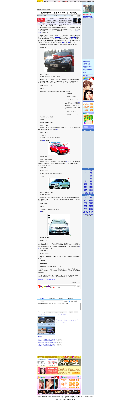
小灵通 (48, 357)
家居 (75, 1)
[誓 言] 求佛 (40, 362)
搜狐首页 (55, 1)
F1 (85, 72)
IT (68, 1)
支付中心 (49, 396)
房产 (72, 1)
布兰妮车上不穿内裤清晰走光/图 (65, 20)
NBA (84, 72)
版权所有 (77, 397)
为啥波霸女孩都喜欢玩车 (88, 17)
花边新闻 (50, 371)
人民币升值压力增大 (87, 75)
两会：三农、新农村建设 (88, 74)
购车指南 (90, 67)
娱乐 (64, 1)
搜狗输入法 (44, 396)
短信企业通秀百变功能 (52, 361)
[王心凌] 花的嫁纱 (41, 365)
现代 (79, 102)
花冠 (75, 37)
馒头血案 (90, 66)
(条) (52, 298)
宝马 (63, 42)
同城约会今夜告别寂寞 (52, 363)
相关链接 (40, 336)
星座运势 (50, 370)
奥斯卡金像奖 (86, 66)
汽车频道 (39, 9)
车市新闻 (48, 9)
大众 (69, 42)
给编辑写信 (89, 215)
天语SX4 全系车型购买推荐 (51, 24)
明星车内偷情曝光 (77, 24)
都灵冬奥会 (85, 64)
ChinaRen (82, 1)
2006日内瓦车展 (86, 71)
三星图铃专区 (42, 359)
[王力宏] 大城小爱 (41, 363)
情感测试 (50, 373)
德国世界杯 (90, 64)
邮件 (86, 1)
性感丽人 (54, 357)
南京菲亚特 (57, 37)
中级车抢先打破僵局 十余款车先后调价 (47, 340)
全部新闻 (87, 396)
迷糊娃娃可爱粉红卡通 (88, 126)
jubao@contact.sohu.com (70, 399)
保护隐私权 (72, 396)
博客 (88, 1)
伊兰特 (74, 103)
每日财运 (55, 370)
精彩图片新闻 (41, 315)
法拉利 (68, 161)
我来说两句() (56, 15)
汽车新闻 (44, 9)
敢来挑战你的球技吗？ (52, 365)
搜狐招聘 (54, 396)
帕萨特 (75, 38)
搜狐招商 (90, 130)
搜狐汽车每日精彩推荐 (62, 315)
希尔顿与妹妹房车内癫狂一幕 (65, 24)
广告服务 (58, 396)
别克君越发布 (86, 67)
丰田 (72, 37)
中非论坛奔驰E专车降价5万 (51, 20)
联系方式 (67, 396)
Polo (41, 176)
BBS (91, 1)
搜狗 (93, 1)
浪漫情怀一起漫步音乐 (52, 362)
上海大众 (70, 38)
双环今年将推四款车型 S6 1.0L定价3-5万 (47, 339)
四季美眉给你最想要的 (88, 127)
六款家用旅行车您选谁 (50, 22)
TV (79, 1)
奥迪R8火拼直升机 (42, 333)
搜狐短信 (41, 357)
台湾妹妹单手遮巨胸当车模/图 (65, 22)
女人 (77, 1)
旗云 (77, 31)
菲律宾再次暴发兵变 (87, 63)
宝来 (41, 211)
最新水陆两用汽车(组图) (88, 16)
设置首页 (40, 396)
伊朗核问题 (90, 61)
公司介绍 (82, 396)
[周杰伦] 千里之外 (41, 361)
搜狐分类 (86, 130)
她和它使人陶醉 (51, 333)
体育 (61, 1)
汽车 (70, 1)
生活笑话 (55, 373)
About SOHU (77, 396)
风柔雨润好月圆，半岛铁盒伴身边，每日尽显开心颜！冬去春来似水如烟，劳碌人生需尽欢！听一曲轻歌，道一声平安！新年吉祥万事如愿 (69, 368)
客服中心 (62, 396)
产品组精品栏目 (41, 24)
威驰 (57, 129)
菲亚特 (43, 140)
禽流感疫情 (85, 61)
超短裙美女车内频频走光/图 (64, 18)
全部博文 (91, 396)
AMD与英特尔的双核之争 (88, 69)
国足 (87, 72)
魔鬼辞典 (55, 371)
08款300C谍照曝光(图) (50, 18)
